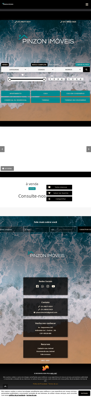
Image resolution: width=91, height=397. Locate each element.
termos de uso (31, 395)
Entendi (84, 393)
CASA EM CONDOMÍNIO (75, 93)
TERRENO (45, 100)
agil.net (54, 373)
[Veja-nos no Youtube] (53, 286)
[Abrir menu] (87, 4)
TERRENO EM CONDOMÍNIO (75, 100)
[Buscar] (86, 69)
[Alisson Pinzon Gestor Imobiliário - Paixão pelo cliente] (45, 42)
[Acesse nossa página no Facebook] (37, 286)
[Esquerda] (2, 149)
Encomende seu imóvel (46, 351)
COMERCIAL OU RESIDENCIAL (15, 100)
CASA (45, 93)
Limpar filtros (82, 65)
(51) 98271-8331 (24, 22)
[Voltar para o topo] (5, 386)
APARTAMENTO (15, 93)
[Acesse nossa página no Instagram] (47, 286)
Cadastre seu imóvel (45, 348)
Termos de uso (53, 384)
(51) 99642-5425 (69, 22)
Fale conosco (46, 354)
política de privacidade (17, 395)
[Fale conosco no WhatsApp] (42, 286)
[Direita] (88, 149)
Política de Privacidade (40, 384)
